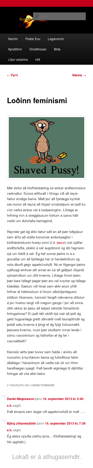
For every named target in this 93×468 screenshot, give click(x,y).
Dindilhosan (38, 49)
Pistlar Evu (32, 38)
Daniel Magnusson (20, 398)
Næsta (79, 75)
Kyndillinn (15, 49)
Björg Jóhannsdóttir (21, 423)
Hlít (37, 59)
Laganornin (56, 38)
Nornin (13, 38)
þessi (61, 242)
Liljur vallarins (18, 59)
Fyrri (12, 75)
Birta (57, 49)
